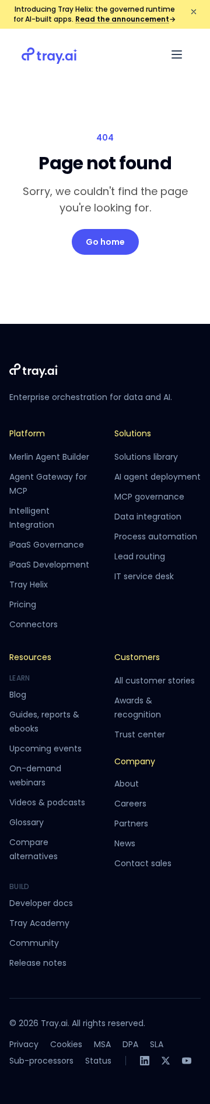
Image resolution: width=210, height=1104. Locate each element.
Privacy (23, 1044)
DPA (130, 1044)
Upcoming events (45, 748)
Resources (30, 657)
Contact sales (143, 863)
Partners (131, 823)
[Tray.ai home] (50, 54)
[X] (165, 1060)
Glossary (26, 822)
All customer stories (154, 680)
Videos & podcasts (47, 802)
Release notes (37, 963)
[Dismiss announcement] (194, 12)
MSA (102, 1044)
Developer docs (41, 903)
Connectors (33, 624)
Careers (130, 803)
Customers (137, 657)
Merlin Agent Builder (49, 457)
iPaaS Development (49, 564)
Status (98, 1061)
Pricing (22, 604)
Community (34, 943)
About (126, 783)
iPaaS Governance (46, 545)
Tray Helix (28, 584)
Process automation (155, 536)
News (124, 843)
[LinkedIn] (144, 1060)
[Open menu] (176, 54)
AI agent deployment (157, 477)
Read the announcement (125, 19)
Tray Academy (39, 923)
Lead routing (139, 556)
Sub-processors (41, 1061)
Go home (105, 242)
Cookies (66, 1044)
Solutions (132, 433)
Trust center (139, 734)
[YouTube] (186, 1060)
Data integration (147, 516)
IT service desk (144, 576)
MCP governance (149, 497)
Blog (17, 694)
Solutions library (146, 457)
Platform (27, 433)
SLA (156, 1044)
